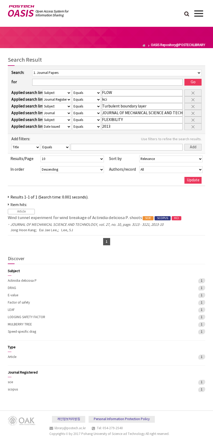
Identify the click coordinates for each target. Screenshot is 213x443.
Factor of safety (19, 302)
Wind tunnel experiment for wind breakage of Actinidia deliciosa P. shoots (93, 218)
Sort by (115, 159)
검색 (187, 14)
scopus (13, 389)
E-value (13, 295)
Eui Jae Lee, (48, 230)
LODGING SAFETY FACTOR (26, 317)
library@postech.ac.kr (70, 428)
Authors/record (122, 170)
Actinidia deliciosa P (22, 281)
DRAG (12, 288)
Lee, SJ (67, 230)
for (14, 82)
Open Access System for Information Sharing (38, 11)
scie (10, 382)
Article (12, 357)
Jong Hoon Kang (23, 230)
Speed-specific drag (22, 331)
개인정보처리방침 (68, 419)
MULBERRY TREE (20, 324)
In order (17, 170)
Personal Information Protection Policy (122, 419)
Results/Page (22, 159)
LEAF (11, 310)
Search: (17, 73)
